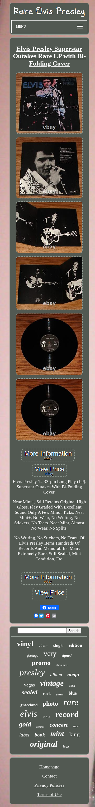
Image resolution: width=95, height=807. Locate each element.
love (66, 747)
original (44, 744)
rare (70, 702)
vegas (29, 685)
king (74, 734)
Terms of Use (49, 794)
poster (59, 694)
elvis (28, 714)
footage (32, 655)
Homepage (49, 766)
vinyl (25, 643)
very (50, 653)
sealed (29, 692)
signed (67, 655)
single (58, 645)
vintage (52, 683)
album (56, 674)
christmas (61, 664)
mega (73, 674)
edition (75, 645)
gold (25, 724)
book (40, 735)
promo (41, 662)
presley (32, 672)
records (40, 726)
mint (57, 734)
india (46, 717)
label (24, 735)
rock (47, 693)
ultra (72, 686)
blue (73, 693)
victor (43, 645)
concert (59, 724)
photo (50, 703)
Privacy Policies (49, 785)
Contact (49, 776)
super (76, 726)
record (67, 714)
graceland (28, 705)
